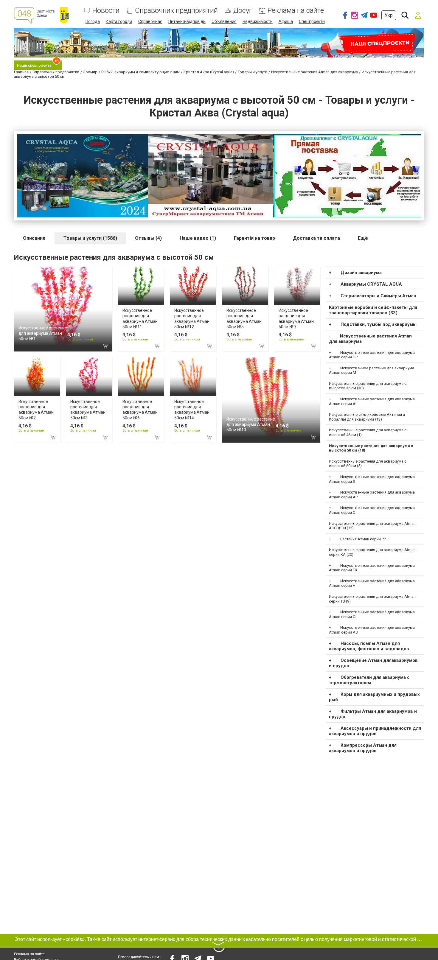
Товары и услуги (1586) (90, 238)
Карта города (119, 21)
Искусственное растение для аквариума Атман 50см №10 (250, 424)
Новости (105, 11)
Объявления (224, 21)
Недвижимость (258, 21)
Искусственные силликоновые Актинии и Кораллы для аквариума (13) (367, 416)
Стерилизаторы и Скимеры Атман (378, 295)
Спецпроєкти (312, 21)
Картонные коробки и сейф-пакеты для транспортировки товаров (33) (373, 310)
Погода (93, 21)
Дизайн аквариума (361, 272)
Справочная (150, 21)
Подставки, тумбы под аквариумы (379, 324)
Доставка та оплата (316, 238)
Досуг (242, 11)
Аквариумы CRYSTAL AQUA (371, 284)
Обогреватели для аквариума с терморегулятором (369, 680)
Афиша (286, 21)
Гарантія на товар (254, 238)
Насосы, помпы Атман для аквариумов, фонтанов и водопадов (369, 646)
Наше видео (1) (198, 238)
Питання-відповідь (187, 21)
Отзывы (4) (148, 238)
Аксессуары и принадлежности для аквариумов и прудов (375, 731)
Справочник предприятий (176, 11)
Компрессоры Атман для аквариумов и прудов (363, 748)
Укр (389, 15)
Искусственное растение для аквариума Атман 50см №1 (42, 333)
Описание (34, 238)
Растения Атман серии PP (363, 539)
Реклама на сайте (296, 11)
